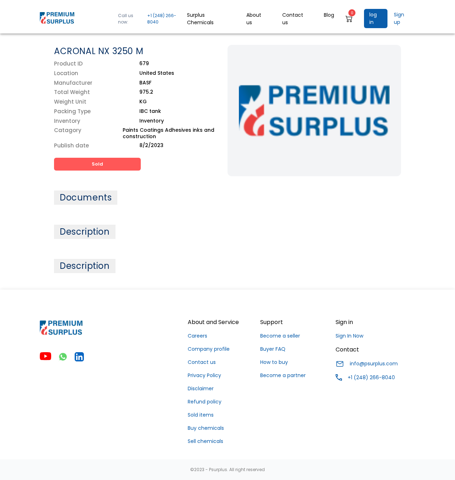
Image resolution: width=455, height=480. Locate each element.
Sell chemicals (205, 441)
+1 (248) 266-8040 (161, 18)
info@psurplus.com (374, 363)
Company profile (209, 349)
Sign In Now (349, 335)
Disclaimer (201, 388)
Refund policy (204, 401)
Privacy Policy (204, 375)
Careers (197, 335)
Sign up (399, 18)
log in (373, 18)
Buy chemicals (206, 428)
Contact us (202, 362)
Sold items (201, 414)
